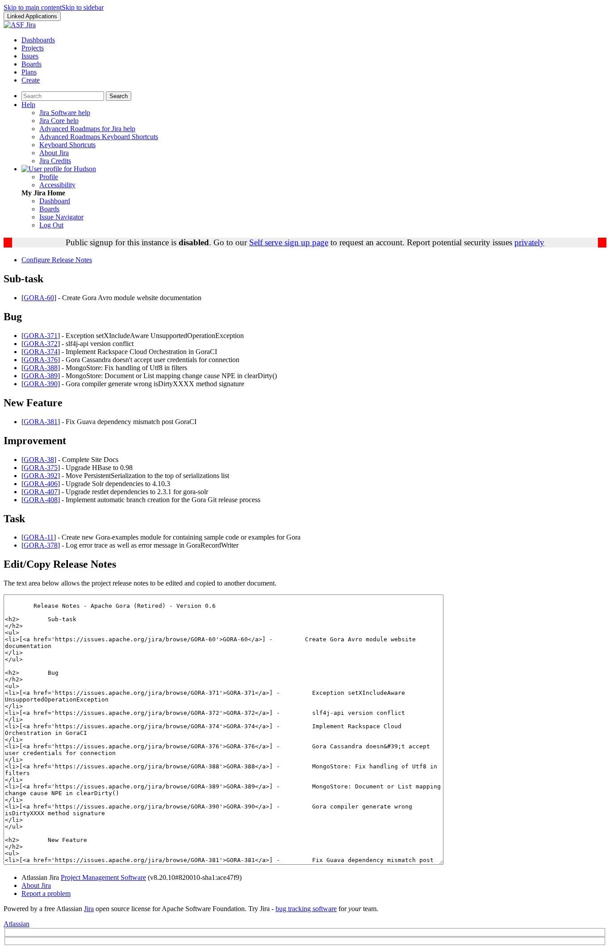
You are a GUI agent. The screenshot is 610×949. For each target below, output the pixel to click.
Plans (29, 72)
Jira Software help (64, 112)
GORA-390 (41, 384)
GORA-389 (41, 376)
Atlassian (16, 924)
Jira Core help (59, 120)
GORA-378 (41, 545)
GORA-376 (41, 359)
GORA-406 (41, 483)
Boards (31, 64)
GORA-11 (39, 537)
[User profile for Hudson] (58, 169)
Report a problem (46, 893)
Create (30, 80)
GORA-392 (41, 475)
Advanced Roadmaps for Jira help (87, 128)
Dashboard (54, 201)
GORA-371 (41, 335)
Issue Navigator (61, 217)
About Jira (54, 153)
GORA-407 (41, 491)
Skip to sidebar (83, 7)
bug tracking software (306, 908)
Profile (48, 177)
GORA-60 (39, 297)
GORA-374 (41, 351)
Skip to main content (33, 7)
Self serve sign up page (288, 242)
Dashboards (38, 40)
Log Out (51, 225)
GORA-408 (41, 499)
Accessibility (57, 185)
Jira (89, 908)
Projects (32, 48)
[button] (32, 16)
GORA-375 (41, 467)
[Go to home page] (20, 25)
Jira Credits (55, 161)
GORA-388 (41, 367)
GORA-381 (41, 421)
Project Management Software (103, 877)
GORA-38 (39, 459)
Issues (29, 56)
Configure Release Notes (56, 260)
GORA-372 (41, 343)
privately (529, 242)
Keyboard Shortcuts (67, 145)
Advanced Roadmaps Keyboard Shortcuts (98, 136)
